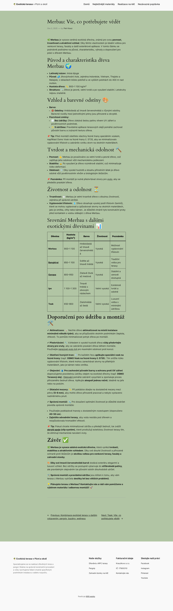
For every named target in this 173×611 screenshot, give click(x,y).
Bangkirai (53, 262)
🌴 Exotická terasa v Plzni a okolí (30, 558)
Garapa (52, 274)
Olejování (68, 377)
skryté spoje (53, 429)
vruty (109, 179)
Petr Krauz (68, 28)
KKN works (90, 596)
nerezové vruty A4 (67, 349)
